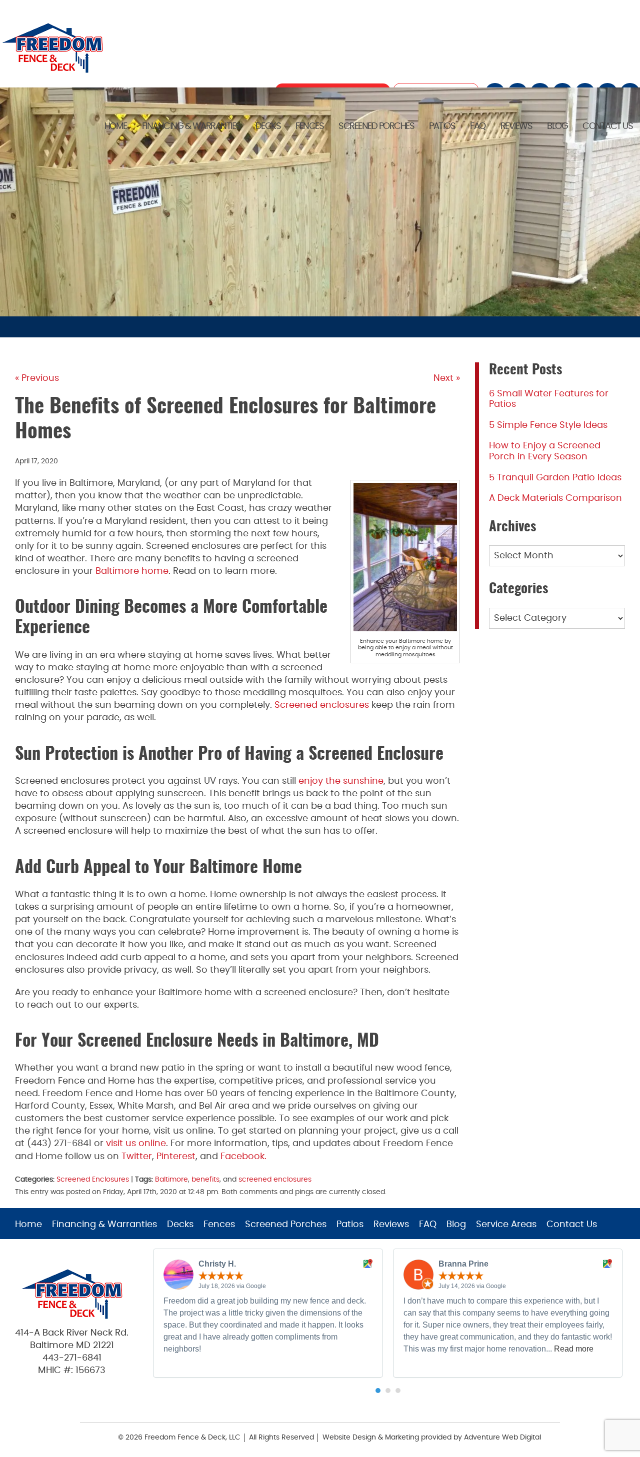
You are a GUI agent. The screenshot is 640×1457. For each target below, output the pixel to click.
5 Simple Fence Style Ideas (548, 425)
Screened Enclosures (92, 1179)
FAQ (478, 126)
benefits (206, 1179)
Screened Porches (376, 126)
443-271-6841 (72, 1358)
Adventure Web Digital (502, 1437)
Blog (557, 126)
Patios (442, 126)
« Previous (37, 378)
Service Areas (506, 1224)
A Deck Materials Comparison (555, 498)
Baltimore (171, 1179)
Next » (447, 378)
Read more (574, 1349)
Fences (310, 126)
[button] (378, 1390)
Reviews (516, 126)
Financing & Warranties (191, 126)
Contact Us (607, 126)
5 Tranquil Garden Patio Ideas (555, 477)
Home (115, 126)
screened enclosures (275, 1179)
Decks (268, 126)
